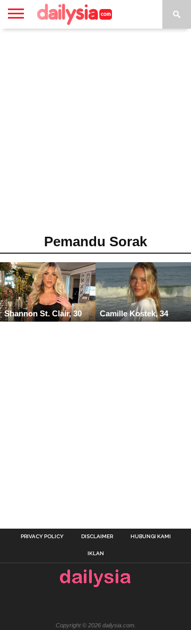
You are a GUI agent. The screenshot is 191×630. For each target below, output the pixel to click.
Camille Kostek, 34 (134, 313)
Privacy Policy (42, 536)
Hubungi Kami (151, 536)
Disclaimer (97, 536)
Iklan (96, 553)
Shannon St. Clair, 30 (43, 313)
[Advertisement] (95, 134)
